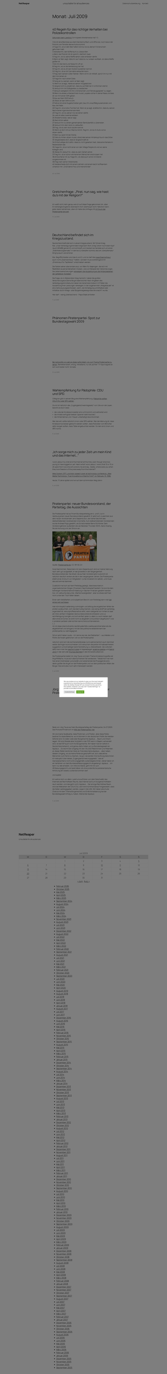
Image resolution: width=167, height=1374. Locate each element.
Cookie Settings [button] (69, 692)
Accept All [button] (80, 692)
